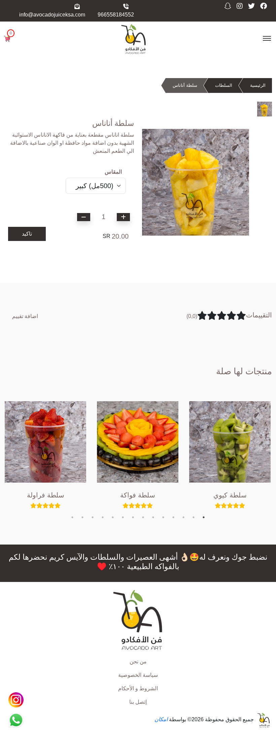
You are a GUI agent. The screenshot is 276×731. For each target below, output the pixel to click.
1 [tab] (203, 517)
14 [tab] (72, 517)
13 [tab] (82, 517)
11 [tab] (102, 517)
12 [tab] (92, 517)
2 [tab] (193, 517)
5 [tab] (163, 517)
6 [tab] (153, 517)
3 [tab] (183, 517)
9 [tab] (122, 517)
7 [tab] (143, 517)
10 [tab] (112, 517)
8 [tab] (133, 517)
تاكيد (27, 234)
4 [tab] (173, 517)
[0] (7, 38)
